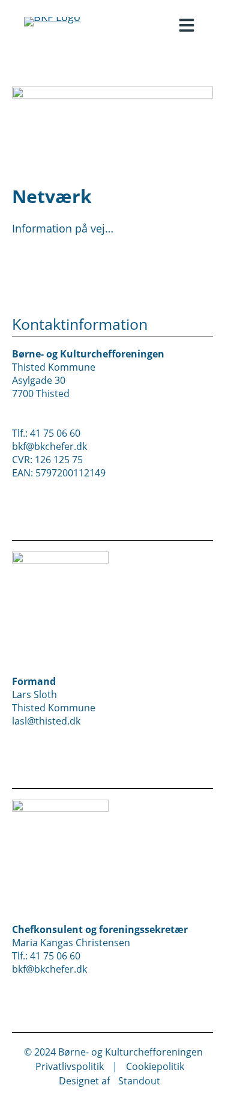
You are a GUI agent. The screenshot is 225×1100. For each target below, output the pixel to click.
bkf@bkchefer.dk (49, 446)
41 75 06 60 (55, 433)
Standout (139, 1080)
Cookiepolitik (155, 1066)
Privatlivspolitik (69, 1066)
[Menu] (186, 25)
